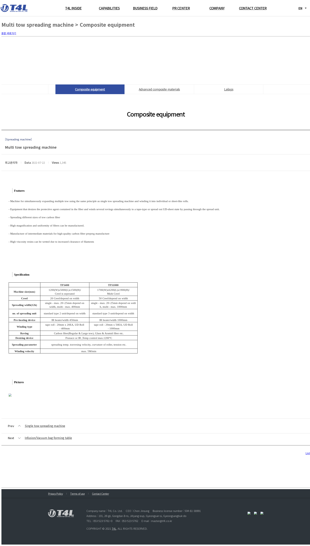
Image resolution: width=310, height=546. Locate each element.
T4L (114, 528)
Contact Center (100, 493)
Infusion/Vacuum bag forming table (48, 438)
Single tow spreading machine (45, 426)
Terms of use (77, 493)
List (308, 453)
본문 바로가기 (8, 33)
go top (302, 538)
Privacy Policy (55, 493)
